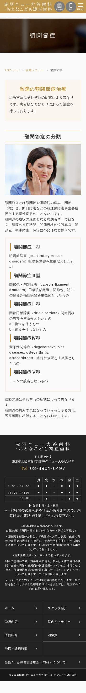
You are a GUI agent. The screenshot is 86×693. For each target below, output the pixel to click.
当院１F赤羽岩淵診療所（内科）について (35, 662)
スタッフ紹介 (57, 608)
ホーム (10, 608)
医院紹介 (11, 635)
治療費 (53, 635)
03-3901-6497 (47, 468)
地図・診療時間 (16, 648)
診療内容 (11, 621)
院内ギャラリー (59, 621)
